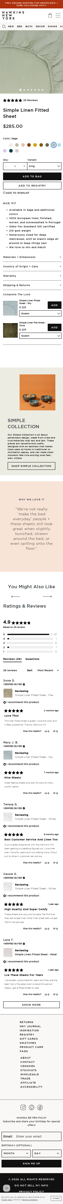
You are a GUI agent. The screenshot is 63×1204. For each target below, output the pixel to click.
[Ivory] (11, 145)
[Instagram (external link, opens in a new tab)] (23, 1107)
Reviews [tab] (12, 659)
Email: (8, 1136)
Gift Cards (29, 1038)
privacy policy (7, 1200)
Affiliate (28, 1082)
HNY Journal (30, 1026)
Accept (56, 1198)
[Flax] (17, 145)
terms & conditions (29, 1200)
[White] (5, 145)
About (25, 1057)
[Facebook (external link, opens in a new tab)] (40, 1107)
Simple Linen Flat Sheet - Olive (32, 324)
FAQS (24, 1051)
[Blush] (23, 145)
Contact (27, 1062)
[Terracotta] (29, 145)
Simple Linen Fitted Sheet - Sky (29, 302)
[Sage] (54, 145)
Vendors (27, 1066)
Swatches (28, 1042)
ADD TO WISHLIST (17, 192)
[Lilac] (5, 151)
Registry (27, 1034)
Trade (25, 1078)
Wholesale (29, 1074)
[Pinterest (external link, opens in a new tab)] (31, 1107)
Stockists (28, 1070)
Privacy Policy (31, 1191)
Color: (7, 138)
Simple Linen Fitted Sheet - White (35, 819)
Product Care (31, 1047)
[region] (32, 319)
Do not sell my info (31, 1185)
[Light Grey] (17, 151)
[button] (20, 100)
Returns (26, 1022)
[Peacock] (11, 151)
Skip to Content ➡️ (12, 15)
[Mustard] (35, 145)
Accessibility (31, 1086)
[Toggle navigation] (58, 15)
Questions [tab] (32, 659)
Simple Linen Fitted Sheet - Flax (34, 695)
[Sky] (59, 145)
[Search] (4, 26)
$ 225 (22, 307)
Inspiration (29, 1030)
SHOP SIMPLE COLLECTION (31, 466)
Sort (30, 670)
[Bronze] (41, 145)
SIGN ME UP (31, 1163)
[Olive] (47, 145)
